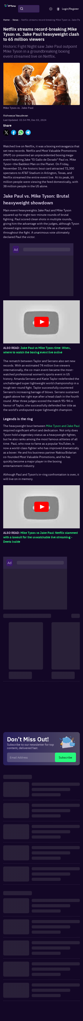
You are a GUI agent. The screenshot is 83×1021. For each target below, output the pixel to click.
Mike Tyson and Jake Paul (63, 426)
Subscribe (65, 757)
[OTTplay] (10, 9)
